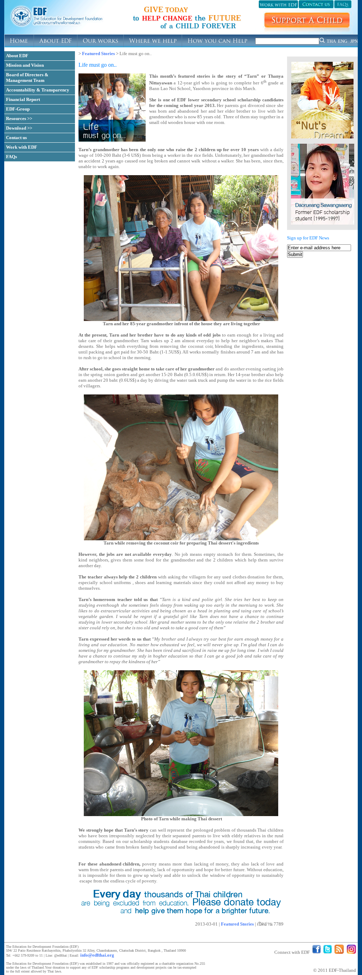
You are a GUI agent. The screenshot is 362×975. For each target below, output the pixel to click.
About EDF (17, 55)
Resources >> (19, 118)
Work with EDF (21, 147)
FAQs (11, 156)
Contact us (16, 137)
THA (331, 41)
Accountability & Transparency (37, 90)
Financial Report (23, 99)
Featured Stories (98, 53)
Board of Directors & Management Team (27, 77)
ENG (342, 41)
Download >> (19, 128)
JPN (354, 41)
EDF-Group (18, 109)
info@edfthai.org (97, 955)
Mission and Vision (25, 65)
